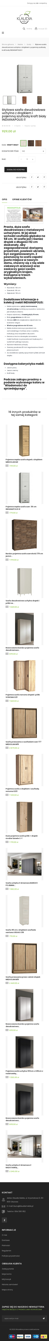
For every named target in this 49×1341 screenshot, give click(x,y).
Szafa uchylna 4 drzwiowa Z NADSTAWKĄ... (18, 1166)
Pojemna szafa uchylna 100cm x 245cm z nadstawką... (24, 1072)
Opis (4, 199)
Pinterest (44, 188)
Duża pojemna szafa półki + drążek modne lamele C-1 (22, 837)
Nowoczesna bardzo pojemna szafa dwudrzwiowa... (22, 649)
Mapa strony (7, 1289)
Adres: (9, 1198)
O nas (4, 1235)
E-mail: (10, 1206)
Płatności (6, 1245)
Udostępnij (32, 188)
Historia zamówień (10, 1284)
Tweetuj (38, 188)
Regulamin (6, 1250)
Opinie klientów (22, 199)
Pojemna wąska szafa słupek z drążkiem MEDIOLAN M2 (24, 460)
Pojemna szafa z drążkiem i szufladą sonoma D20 (22, 790)
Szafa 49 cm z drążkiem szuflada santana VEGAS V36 (21, 931)
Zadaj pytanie (8, 1269)
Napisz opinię (30, 126)
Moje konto (7, 1274)
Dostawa (6, 1240)
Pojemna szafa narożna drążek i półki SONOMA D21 (23, 695)
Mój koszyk (6, 1279)
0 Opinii (17, 126)
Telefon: (10, 1211)
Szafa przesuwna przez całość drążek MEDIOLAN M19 (23, 978)
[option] (9, 100)
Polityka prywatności (11, 1256)
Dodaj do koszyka (15, 169)
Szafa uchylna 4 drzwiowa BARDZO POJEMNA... (22, 884)
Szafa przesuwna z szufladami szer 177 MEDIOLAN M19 (23, 743)
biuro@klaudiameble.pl (23, 1206)
